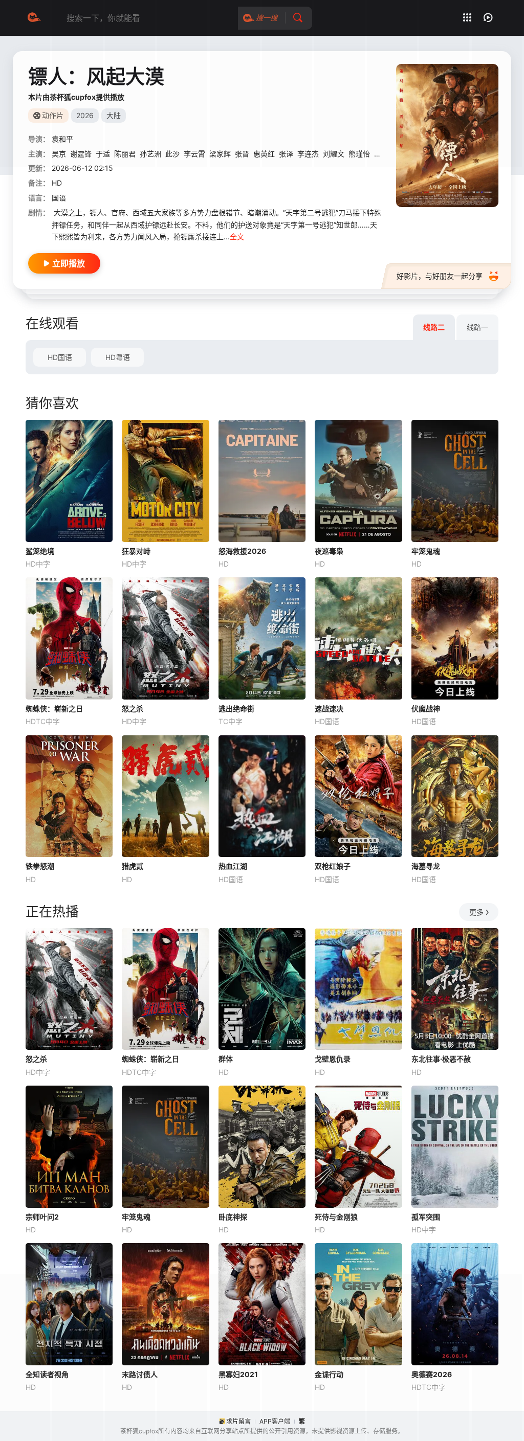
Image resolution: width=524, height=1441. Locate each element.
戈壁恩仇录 (333, 1058)
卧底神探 (233, 1216)
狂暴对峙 (136, 551)
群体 (226, 1058)
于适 (103, 153)
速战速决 (329, 708)
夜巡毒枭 (329, 551)
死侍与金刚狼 (336, 1216)
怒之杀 (132, 708)
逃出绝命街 (236, 708)
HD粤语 (117, 357)
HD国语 (60, 357)
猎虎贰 (132, 866)
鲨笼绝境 (40, 551)
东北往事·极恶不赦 (441, 1058)
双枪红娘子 (333, 866)
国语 (59, 197)
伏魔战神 (425, 708)
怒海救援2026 (242, 551)
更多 (476, 912)
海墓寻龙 (425, 866)
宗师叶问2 (42, 1216)
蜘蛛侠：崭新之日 (54, 708)
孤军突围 (425, 1216)
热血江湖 (233, 866)
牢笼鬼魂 (425, 551)
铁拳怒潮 (40, 866)
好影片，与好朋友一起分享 (440, 276)
